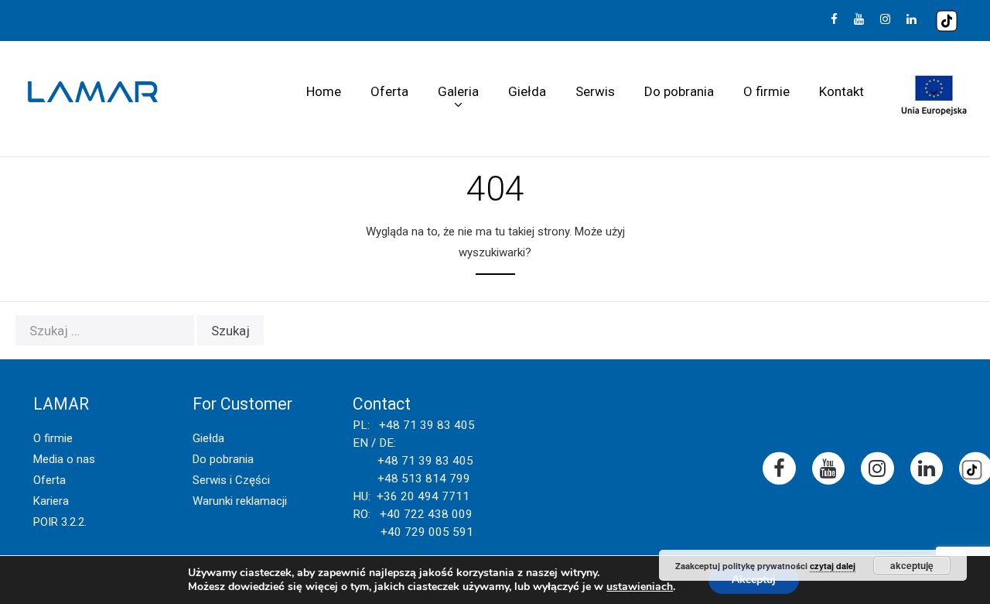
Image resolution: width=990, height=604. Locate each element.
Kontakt (841, 91)
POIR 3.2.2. (60, 522)
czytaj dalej (832, 565)
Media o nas (64, 459)
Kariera (51, 501)
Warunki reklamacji (240, 501)
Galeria (458, 91)
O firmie (766, 91)
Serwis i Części (231, 480)
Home (323, 91)
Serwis (595, 91)
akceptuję (912, 565)
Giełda (527, 91)
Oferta (389, 91)
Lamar (92, 92)
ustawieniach (639, 587)
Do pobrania (679, 91)
